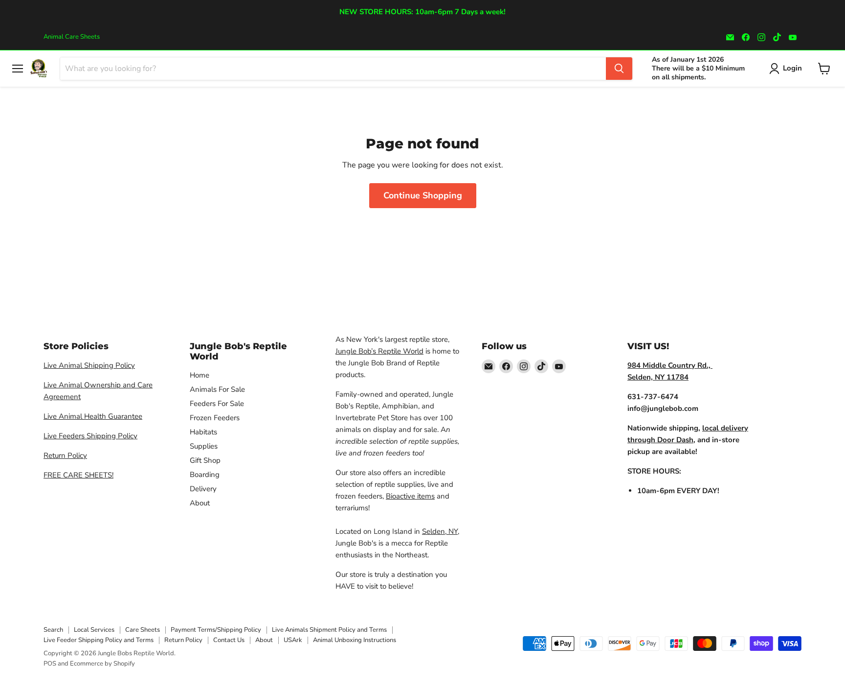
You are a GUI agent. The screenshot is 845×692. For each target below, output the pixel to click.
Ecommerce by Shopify (102, 663)
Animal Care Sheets (72, 37)
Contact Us (229, 640)
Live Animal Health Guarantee (93, 416)
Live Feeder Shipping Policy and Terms (99, 640)
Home (199, 375)
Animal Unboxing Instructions (354, 640)
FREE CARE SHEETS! (78, 475)
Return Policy (65, 455)
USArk (293, 640)
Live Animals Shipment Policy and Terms (329, 629)
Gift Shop (205, 460)
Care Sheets (142, 629)
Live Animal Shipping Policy (89, 365)
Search (53, 629)
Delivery (203, 489)
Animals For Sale (217, 389)
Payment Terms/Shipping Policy (216, 629)
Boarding (205, 474)
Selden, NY (440, 531)
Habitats (203, 432)
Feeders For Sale (217, 403)
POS (50, 663)
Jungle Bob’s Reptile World (379, 351)
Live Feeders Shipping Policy (90, 436)
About (200, 503)
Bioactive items (410, 496)
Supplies (204, 446)
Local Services (94, 629)
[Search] (619, 68)
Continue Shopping (422, 195)
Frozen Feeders (215, 418)
